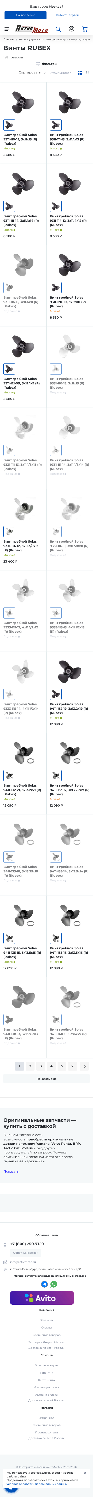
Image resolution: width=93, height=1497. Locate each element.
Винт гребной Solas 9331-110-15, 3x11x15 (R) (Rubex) (67, 383)
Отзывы (46, 1327)
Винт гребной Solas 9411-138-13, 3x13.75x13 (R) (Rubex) (20, 1033)
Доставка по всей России (46, 1347)
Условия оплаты (46, 1394)
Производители (46, 1432)
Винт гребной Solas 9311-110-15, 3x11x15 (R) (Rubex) (20, 139)
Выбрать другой (67, 15)
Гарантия (46, 1372)
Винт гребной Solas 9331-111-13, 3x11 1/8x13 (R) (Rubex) (22, 464)
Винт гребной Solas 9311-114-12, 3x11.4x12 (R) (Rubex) (68, 220)
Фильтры (49, 64)
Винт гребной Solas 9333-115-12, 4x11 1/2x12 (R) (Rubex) (20, 627)
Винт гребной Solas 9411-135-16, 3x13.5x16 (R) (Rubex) (69, 952)
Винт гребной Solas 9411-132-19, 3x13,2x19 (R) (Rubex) (69, 708)
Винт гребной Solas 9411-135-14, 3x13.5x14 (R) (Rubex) (69, 871)
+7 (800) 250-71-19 (27, 1244)
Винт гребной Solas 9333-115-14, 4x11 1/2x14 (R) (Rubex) (21, 708)
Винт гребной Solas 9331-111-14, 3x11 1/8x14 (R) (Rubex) (69, 464)
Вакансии (46, 1320)
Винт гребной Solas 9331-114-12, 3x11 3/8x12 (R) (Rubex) (20, 545)
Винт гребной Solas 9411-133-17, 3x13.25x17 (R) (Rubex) (70, 789)
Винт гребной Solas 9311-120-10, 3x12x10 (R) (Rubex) (68, 301)
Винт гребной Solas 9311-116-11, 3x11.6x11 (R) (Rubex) (20, 301)
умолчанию (59, 73)
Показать (11, 1171)
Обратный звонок (25, 1252)
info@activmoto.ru (23, 1262)
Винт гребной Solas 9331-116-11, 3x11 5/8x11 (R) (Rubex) (69, 545)
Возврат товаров (46, 1365)
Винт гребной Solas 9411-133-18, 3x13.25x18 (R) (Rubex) (20, 871)
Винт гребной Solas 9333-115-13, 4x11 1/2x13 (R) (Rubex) (67, 627)
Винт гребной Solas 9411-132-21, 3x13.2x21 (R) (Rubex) (22, 789)
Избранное (46, 1417)
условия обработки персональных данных (37, 1484)
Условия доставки (46, 1387)
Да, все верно (25, 15)
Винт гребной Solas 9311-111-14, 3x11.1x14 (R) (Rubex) (21, 220)
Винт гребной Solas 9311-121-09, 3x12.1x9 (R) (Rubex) (21, 383)
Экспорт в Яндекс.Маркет (46, 1342)
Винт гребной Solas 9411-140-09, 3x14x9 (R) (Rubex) (68, 1033)
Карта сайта (46, 1380)
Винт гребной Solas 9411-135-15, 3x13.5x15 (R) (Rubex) (22, 952)
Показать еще (47, 1078)
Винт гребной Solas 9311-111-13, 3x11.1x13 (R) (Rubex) (67, 139)
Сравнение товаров (46, 1335)
